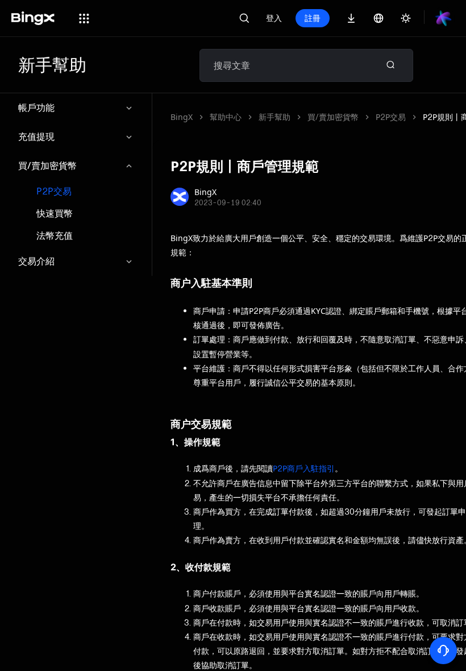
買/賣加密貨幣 (47, 165)
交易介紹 (36, 261)
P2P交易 (54, 191)
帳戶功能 (36, 107)
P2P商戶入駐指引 (304, 468)
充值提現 (36, 136)
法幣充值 (54, 235)
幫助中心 (226, 116)
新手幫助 (274, 116)
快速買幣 (54, 213)
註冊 (313, 18)
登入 (274, 18)
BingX (181, 116)
